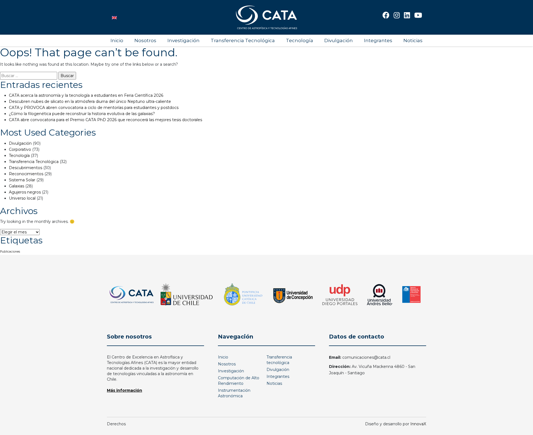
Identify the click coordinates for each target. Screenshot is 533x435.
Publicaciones (10, 251)
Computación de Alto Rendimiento (238, 380)
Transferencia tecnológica (279, 360)
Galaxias (16, 186)
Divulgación (338, 40)
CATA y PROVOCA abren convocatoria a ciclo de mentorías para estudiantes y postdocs (93, 107)
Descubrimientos (25, 167)
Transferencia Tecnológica (243, 40)
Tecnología (299, 40)
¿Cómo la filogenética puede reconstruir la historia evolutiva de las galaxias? (82, 113)
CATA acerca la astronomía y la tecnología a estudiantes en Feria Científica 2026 (86, 95)
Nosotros (145, 40)
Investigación (183, 40)
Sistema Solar (22, 179)
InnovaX (418, 423)
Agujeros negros (25, 192)
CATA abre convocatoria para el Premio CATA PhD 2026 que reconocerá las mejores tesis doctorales (105, 119)
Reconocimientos (26, 173)
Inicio (116, 40)
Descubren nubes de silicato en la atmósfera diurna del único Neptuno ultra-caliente (90, 101)
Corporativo (20, 149)
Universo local (22, 198)
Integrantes (378, 40)
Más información (124, 390)
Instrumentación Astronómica (234, 393)
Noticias (413, 40)
